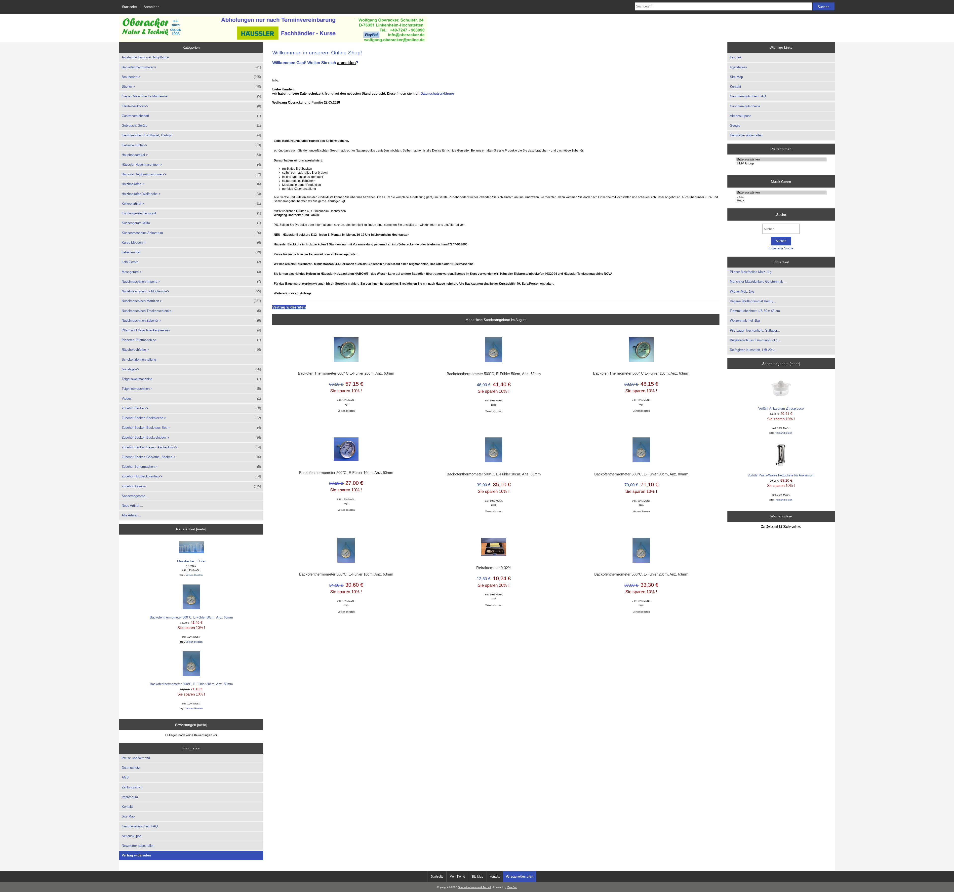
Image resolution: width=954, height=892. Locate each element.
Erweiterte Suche (781, 248)
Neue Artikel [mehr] (191, 529)
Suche (781, 214)
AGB (125, 777)
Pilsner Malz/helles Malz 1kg (750, 272)
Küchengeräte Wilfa (191, 223)
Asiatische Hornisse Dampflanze (145, 57)
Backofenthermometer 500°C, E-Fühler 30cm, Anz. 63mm (494, 474)
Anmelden (151, 7)
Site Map (128, 816)
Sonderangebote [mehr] (781, 364)
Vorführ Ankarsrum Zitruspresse (781, 408)
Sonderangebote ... (135, 496)
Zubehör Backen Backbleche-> (191, 418)
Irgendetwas (738, 67)
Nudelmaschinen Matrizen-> (191, 301)
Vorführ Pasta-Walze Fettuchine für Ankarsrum (781, 475)
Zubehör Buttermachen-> (191, 466)
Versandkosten (194, 575)
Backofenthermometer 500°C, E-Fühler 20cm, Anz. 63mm (641, 574)
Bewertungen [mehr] (191, 725)
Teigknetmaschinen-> (191, 388)
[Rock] (781, 200)
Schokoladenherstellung (139, 359)
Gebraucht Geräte (191, 125)
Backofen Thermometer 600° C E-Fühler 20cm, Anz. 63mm (346, 373)
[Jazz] (781, 196)
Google (735, 125)
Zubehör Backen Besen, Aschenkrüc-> (191, 447)
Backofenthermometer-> (191, 67)
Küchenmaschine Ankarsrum (191, 233)
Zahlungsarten (132, 787)
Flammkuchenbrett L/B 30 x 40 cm (755, 311)
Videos (191, 398)
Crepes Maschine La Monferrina (191, 96)
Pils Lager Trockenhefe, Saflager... (755, 330)
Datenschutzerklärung (437, 93)
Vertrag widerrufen (136, 855)
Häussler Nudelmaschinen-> (191, 164)
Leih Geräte (191, 262)
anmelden (346, 62)
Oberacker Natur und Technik (474, 887)
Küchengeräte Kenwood (191, 213)
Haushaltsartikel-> (191, 155)
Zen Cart (512, 887)
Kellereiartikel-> (191, 203)
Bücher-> (191, 86)
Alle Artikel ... (131, 515)
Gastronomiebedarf (191, 116)
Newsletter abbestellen (138, 846)
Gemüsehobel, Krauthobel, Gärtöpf (191, 135)
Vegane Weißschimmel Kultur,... (753, 301)
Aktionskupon (131, 836)
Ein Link (736, 57)
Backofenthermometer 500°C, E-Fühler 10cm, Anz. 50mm (346, 473)
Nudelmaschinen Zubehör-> (191, 320)
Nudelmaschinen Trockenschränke (191, 311)
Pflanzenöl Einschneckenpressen (191, 330)
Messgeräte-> (191, 272)
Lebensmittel (191, 252)
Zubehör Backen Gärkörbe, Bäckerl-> (191, 457)
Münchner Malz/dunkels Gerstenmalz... (758, 281)
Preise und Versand (136, 758)
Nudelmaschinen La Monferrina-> (191, 291)
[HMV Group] (781, 163)
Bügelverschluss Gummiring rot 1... (755, 340)
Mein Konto (457, 876)
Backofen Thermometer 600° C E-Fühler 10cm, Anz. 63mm (641, 373)
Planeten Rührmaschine (191, 340)
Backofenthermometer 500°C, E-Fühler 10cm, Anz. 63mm (346, 574)
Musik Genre (781, 181)
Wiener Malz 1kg (742, 291)
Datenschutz (131, 768)
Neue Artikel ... (132, 505)
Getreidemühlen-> (191, 145)
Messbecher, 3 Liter (191, 561)
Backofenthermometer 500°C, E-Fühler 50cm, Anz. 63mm (191, 617)
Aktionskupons (740, 116)
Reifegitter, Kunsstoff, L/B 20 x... (753, 350)
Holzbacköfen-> (191, 184)
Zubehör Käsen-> (191, 486)
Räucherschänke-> (191, 349)
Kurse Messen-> (191, 242)
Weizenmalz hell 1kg (745, 320)
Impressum (130, 797)
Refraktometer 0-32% (493, 568)
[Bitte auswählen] (781, 159)
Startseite (129, 7)
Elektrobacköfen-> (191, 106)
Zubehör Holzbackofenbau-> (191, 476)
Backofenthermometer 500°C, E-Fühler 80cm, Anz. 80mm (191, 684)
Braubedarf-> (191, 77)
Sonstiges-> (191, 369)
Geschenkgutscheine (745, 106)
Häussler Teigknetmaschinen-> (191, 174)
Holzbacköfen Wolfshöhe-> (191, 194)
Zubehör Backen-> (191, 408)
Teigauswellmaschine (191, 379)
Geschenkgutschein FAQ (140, 826)
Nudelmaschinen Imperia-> (191, 281)
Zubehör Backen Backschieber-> (191, 437)
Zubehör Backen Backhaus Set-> (191, 427)
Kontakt (127, 807)
